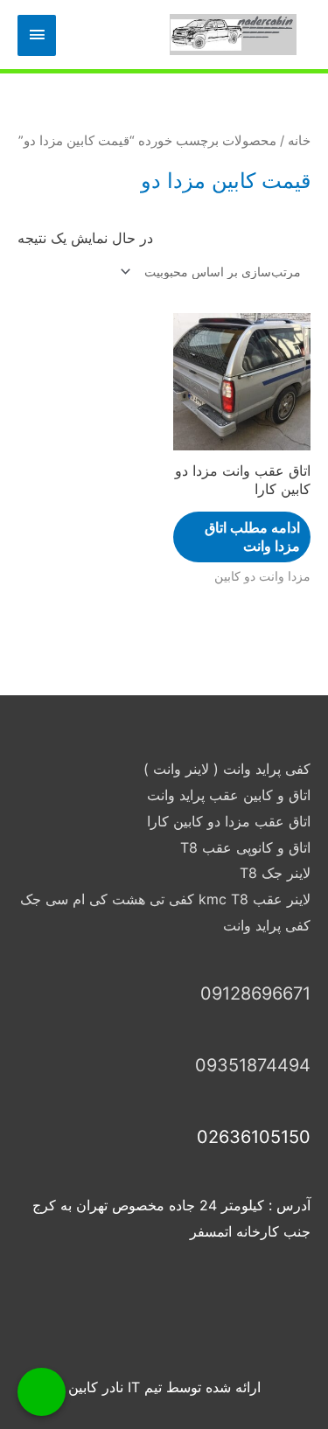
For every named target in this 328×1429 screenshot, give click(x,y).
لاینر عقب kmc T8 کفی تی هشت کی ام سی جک (165, 899)
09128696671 (255, 993)
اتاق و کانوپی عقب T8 (245, 847)
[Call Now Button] (41, 1392)
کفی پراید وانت (267, 925)
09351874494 (253, 1065)
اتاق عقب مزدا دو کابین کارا (229, 821)
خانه (299, 141)
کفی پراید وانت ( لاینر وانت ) (227, 768)
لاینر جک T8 (275, 873)
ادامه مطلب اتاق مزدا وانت (252, 536)
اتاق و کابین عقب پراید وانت (229, 795)
